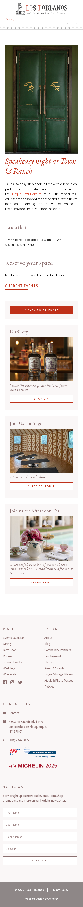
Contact (14, 713)
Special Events (12, 662)
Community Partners (57, 650)
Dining (7, 644)
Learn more (41, 582)
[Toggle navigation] (72, 20)
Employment (52, 656)
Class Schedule (41, 486)
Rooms (7, 656)
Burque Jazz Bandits (26, 194)
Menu (10, 19)
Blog (47, 644)
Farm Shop (10, 650)
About (48, 638)
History (49, 662)
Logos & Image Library (58, 674)
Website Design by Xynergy (41, 898)
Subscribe (40, 860)
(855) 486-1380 (19, 740)
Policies (49, 686)
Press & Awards (54, 668)
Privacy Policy (59, 890)
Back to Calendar (42, 310)
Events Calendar (13, 638)
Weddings (9, 668)
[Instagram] (12, 682)
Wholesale (9, 674)
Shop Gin (41, 398)
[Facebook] (5, 682)
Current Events (21, 286)
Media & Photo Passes (58, 680)
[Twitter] (20, 682)
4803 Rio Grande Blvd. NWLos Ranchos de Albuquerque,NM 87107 (28, 726)
